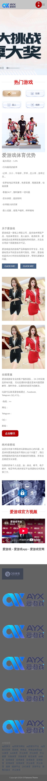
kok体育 (14, 753)
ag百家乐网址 (18, 746)
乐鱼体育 (12, 756)
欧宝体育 (32, 756)
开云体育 (23, 753)
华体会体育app (35, 749)
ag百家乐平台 (33, 746)
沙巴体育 (26, 766)
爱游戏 (15, 749)
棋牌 (8, 766)
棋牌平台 (16, 766)
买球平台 (36, 766)
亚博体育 (10, 759)
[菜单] (43, 4)
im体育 (5, 753)
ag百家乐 (6, 746)
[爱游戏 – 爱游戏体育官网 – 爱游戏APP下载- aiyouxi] (18, 4)
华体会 (23, 749)
